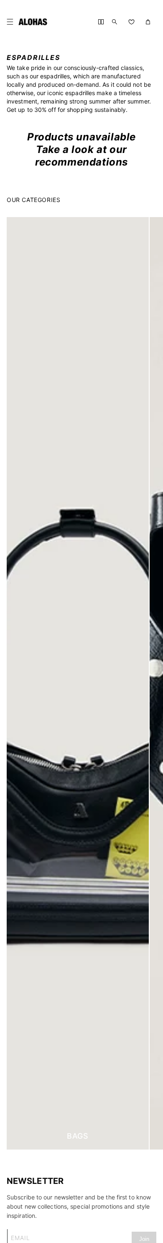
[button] (12, 22)
